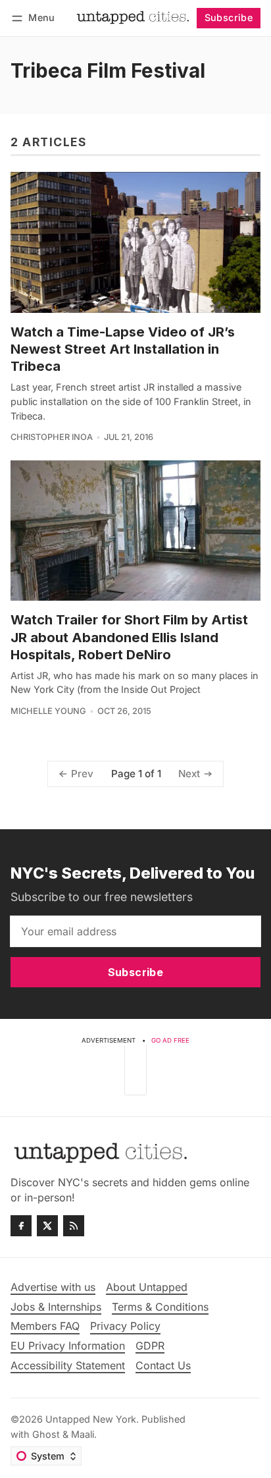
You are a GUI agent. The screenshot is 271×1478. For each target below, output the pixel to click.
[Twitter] (47, 1225)
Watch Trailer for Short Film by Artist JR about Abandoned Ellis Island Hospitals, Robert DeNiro (129, 637)
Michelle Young (48, 711)
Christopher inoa (52, 437)
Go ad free (170, 1040)
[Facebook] (21, 1225)
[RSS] (73, 1225)
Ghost (46, 1434)
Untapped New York (90, 1419)
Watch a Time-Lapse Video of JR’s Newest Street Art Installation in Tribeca (123, 349)
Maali (82, 1434)
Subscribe (229, 17)
